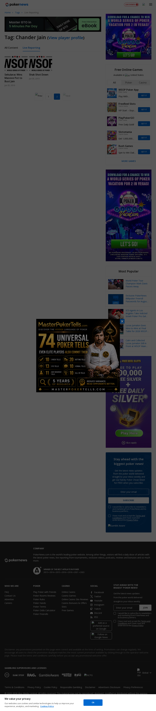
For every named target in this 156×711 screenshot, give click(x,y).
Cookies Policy (47, 706)
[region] (78, 702)
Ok (93, 702)
